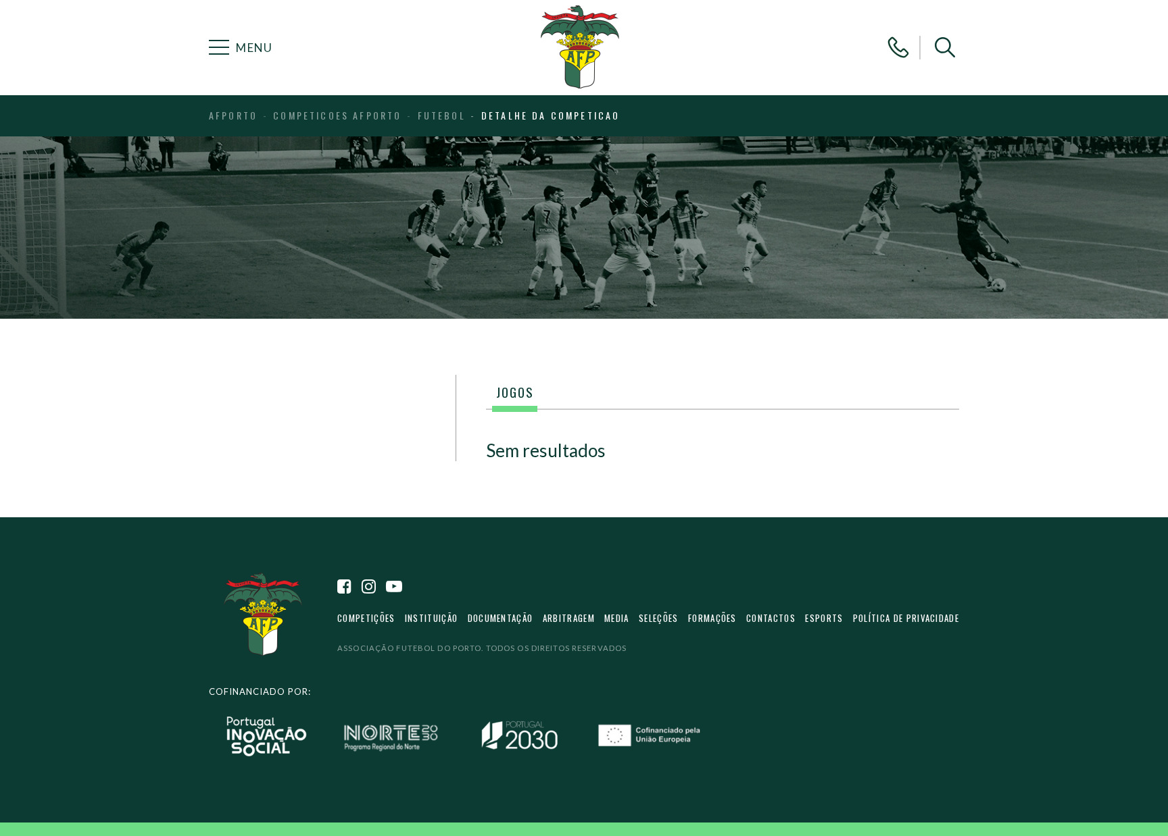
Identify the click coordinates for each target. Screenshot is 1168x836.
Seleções (659, 618)
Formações (712, 618)
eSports (824, 618)
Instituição (431, 618)
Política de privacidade (906, 618)
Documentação (500, 618)
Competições (366, 618)
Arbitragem (569, 618)
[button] (945, 47)
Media (616, 618)
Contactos (771, 618)
